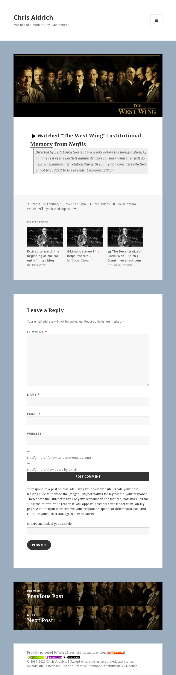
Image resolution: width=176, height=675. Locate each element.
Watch (31, 209)
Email (33, 414)
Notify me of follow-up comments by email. (60, 458)
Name (33, 394)
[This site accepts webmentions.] (53, 657)
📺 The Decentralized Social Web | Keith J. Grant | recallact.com (124, 255)
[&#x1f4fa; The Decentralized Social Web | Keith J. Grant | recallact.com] (125, 237)
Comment (37, 332)
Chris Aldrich (33, 17)
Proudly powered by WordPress (51, 652)
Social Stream (126, 204)
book (74, 208)
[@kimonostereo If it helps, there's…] (85, 237)
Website (34, 433)
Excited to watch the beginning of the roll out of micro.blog (43, 255)
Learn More (84, 514)
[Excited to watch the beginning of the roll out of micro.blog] (45, 237)
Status (35, 204)
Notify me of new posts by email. (52, 470)
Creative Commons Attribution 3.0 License (105, 666)
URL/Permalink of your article (49, 524)
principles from (95, 652)
